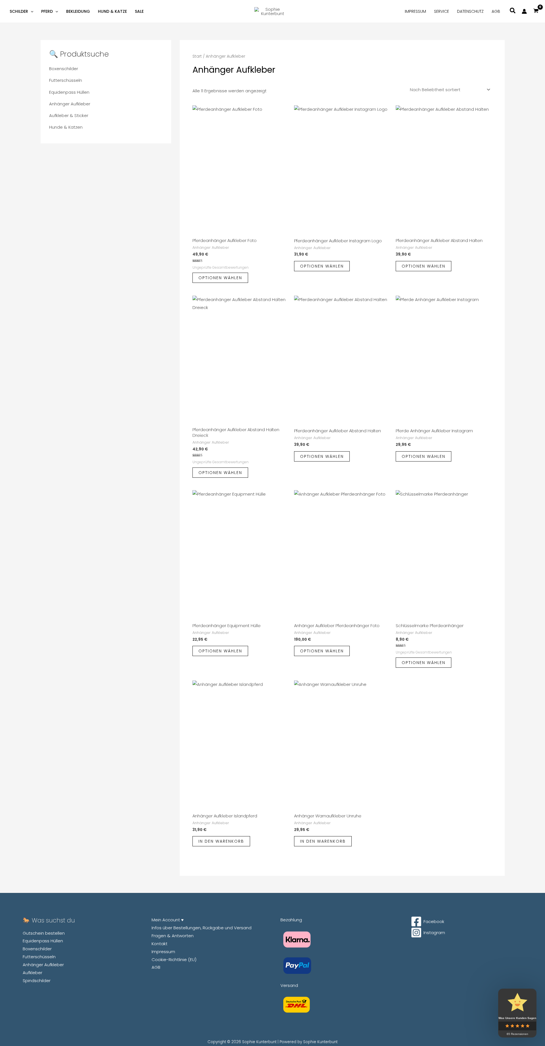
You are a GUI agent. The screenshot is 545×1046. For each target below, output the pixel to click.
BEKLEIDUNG (78, 11)
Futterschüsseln (65, 80)
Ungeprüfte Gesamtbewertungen (220, 267)
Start (197, 56)
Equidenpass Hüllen (69, 92)
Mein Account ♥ (168, 920)
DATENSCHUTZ (470, 11)
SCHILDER (19, 11)
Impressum (163, 952)
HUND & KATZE (112, 11)
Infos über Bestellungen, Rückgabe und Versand (201, 928)
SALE (139, 11)
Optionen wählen (220, 278)
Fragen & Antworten (173, 936)
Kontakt (159, 944)
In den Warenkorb (221, 841)
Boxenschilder (63, 69)
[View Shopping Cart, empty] (536, 11)
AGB (496, 11)
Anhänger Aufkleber (69, 104)
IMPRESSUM (415, 11)
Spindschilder (37, 981)
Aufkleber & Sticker (68, 115)
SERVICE (441, 11)
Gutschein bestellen (44, 933)
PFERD (47, 11)
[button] (30, 11)
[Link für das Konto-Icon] (524, 11)
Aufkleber (32, 973)
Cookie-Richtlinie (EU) (174, 960)
